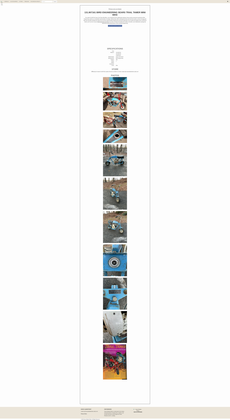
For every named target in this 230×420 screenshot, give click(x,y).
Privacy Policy (84, 413)
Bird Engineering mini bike (103, 21)
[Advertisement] (115, 37)
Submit (55, 1)
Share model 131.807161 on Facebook (115, 25)
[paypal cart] (227, 1)
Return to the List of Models (115, 9)
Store (21, 1)
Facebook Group (35, 1)
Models (7, 1)
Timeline (26, 1)
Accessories (13, 1)
